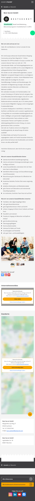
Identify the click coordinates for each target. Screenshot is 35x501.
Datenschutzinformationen (23, 296)
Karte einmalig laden (17, 367)
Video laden (17, 299)
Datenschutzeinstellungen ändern (17, 302)
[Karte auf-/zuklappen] (30, 414)
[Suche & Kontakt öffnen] (32, 32)
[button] (32, 2)
